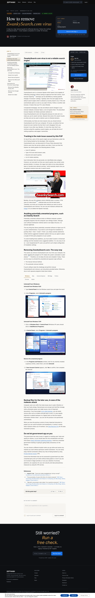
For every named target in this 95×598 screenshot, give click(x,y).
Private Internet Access (30, 453)
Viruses (36, 572)
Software (30, 2)
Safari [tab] (32, 279)
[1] (34, 95)
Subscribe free (78, 116)
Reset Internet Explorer (14, 77)
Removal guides (14, 10)
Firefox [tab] (56, 276)
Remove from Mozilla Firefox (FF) (13, 88)
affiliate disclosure (30, 592)
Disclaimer (64, 580)
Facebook (9, 581)
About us (64, 572)
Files (35, 2)
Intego (25, 208)
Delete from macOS (13, 75)
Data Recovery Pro (53, 426)
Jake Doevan (13, 36)
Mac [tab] (33, 276)
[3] (28, 256)
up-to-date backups (47, 411)
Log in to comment (59, 515)
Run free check (57, 553)
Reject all (74, 595)
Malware (24, 2)
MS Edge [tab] (50, 276)
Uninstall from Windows (14, 73)
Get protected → (78, 75)
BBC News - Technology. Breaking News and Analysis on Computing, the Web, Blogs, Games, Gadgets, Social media (45, 478)
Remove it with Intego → (72, 31)
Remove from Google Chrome (13, 91)
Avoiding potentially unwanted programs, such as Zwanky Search (13, 64)
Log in (86, 2)
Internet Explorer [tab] (41, 276)
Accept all (65, 595)
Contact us (64, 585)
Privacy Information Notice (68, 577)
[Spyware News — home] (11, 2)
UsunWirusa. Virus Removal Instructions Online (37, 475)
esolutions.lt (15, 579)
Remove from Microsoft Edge (14, 80)
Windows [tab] (27, 276)
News (19, 2)
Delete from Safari (12, 94)
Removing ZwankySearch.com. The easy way (13, 69)
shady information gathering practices (41, 440)
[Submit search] (64, 2)
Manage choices (84, 595)
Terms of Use (65, 575)
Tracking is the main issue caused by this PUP (13, 59)
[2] (37, 201)
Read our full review (78, 78)
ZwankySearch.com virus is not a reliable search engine (13, 55)
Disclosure (64, 582)
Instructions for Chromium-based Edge (13, 84)
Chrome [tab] (27, 279)
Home (8, 10)
